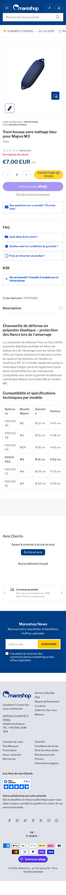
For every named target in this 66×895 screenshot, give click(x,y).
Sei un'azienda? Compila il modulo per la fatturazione (34, 279)
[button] (11, 151)
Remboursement (45, 754)
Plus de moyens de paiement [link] (33, 194)
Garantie (40, 741)
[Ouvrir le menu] (7, 8)
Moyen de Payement (47, 701)
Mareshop (24, 868)
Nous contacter (12, 754)
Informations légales (47, 763)
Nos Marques (11, 746)
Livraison (40, 705)
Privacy (39, 758)
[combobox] (33, 17)
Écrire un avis (33, 552)
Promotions (9, 750)
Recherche (9, 758)
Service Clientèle (45, 692)
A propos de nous (13, 741)
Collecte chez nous (46, 710)
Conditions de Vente (46, 746)
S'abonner (48, 644)
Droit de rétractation (46, 750)
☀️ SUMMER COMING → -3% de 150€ (27, 31)
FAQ (37, 697)
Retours (39, 714)
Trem (6, 141)
